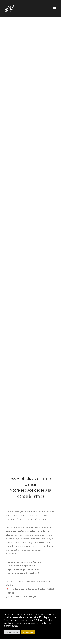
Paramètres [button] (12, 632)
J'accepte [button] (28, 632)
